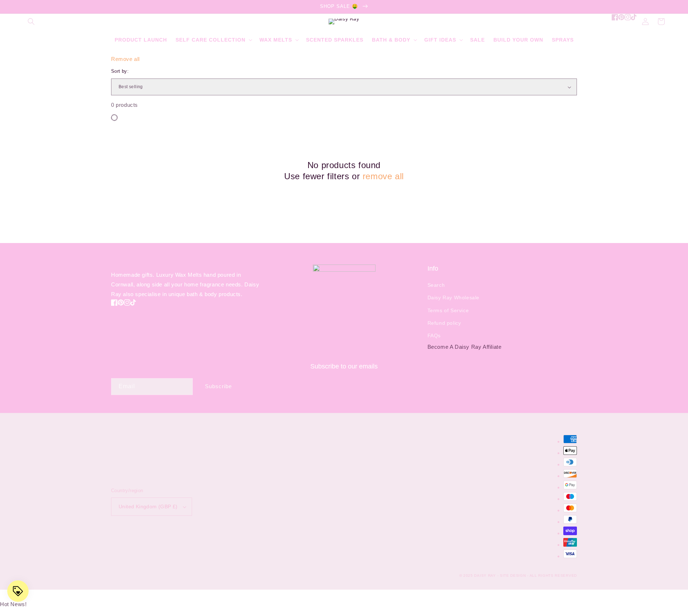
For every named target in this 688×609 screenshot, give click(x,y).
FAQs (434, 335)
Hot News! (13, 604)
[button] (31, 21)
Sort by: (120, 71)
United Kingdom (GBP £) (148, 506)
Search (436, 285)
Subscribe (218, 386)
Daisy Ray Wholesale (453, 297)
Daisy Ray (485, 575)
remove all (383, 176)
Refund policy (444, 323)
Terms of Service (448, 310)
